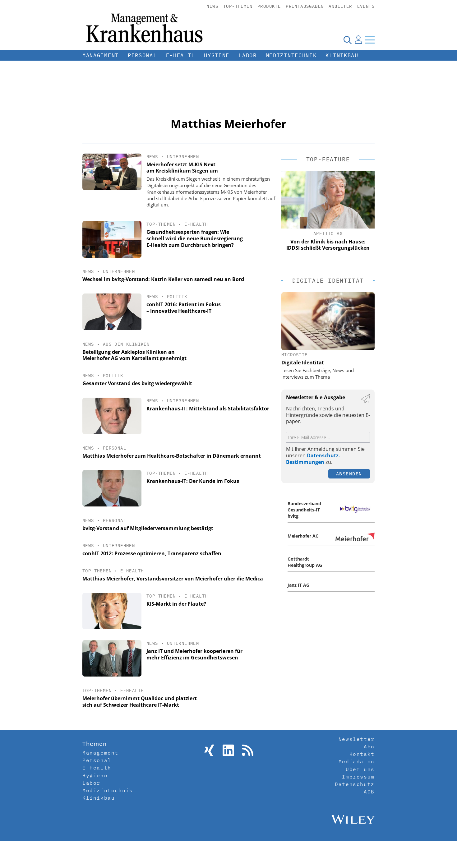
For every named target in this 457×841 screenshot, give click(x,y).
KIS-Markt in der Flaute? (176, 603)
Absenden (349, 474)
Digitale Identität (302, 362)
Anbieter (340, 6)
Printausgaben (305, 6)
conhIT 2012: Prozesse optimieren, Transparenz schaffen (151, 553)
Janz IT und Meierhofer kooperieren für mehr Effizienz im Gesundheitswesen (194, 654)
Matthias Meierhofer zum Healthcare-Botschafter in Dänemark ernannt (171, 455)
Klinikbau (341, 55)
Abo (369, 746)
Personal (142, 55)
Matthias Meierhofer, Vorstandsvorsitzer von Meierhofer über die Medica (172, 578)
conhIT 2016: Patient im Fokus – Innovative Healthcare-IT (183, 307)
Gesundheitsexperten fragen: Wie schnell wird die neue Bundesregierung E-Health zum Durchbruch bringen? (194, 238)
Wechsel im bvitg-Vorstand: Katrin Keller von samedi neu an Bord (163, 279)
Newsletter (357, 739)
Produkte (269, 6)
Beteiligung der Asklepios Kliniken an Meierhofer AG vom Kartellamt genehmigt (134, 355)
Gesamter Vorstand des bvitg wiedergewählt (137, 383)
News (212, 6)
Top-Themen (237, 6)
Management (100, 55)
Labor (247, 55)
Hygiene (216, 55)
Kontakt (362, 754)
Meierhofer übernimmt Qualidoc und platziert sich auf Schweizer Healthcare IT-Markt (139, 701)
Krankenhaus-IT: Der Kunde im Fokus (192, 481)
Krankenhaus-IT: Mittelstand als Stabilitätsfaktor (207, 408)
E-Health (180, 55)
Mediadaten (357, 761)
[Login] (358, 40)
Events (366, 6)
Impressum (358, 777)
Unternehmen (183, 156)
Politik (177, 296)
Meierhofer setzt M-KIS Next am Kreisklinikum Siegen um (182, 167)
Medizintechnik (291, 55)
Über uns (360, 769)
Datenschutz (355, 784)
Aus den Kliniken (126, 344)
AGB (369, 791)
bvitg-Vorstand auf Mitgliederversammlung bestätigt (147, 528)
